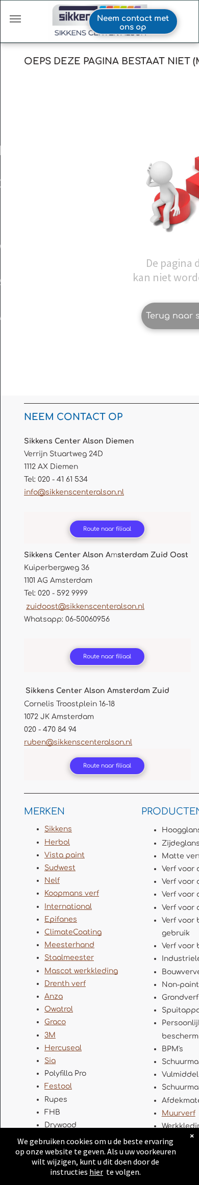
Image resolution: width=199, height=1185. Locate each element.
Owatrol (58, 1009)
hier (96, 1172)
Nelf (52, 880)
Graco (55, 1022)
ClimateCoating (73, 932)
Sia (50, 1061)
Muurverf (178, 1113)
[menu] (15, 19)
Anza (53, 996)
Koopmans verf (71, 893)
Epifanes (60, 919)
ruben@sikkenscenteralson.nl (78, 742)
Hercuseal (63, 1048)
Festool (58, 1086)
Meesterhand (69, 945)
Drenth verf (65, 984)
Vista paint (64, 855)
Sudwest (60, 868)
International (68, 906)
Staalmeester (69, 957)
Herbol (57, 842)
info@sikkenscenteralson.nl (74, 492)
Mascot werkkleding (81, 971)
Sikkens (58, 829)
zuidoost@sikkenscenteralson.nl (85, 606)
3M (50, 1035)
